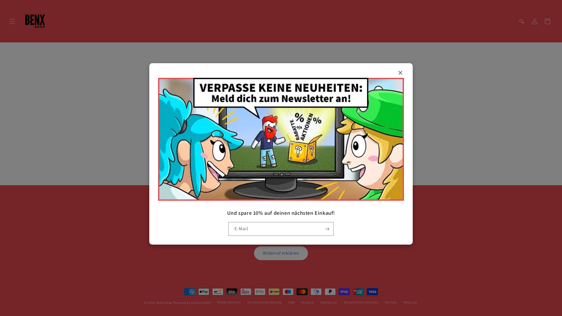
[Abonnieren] (327, 229)
